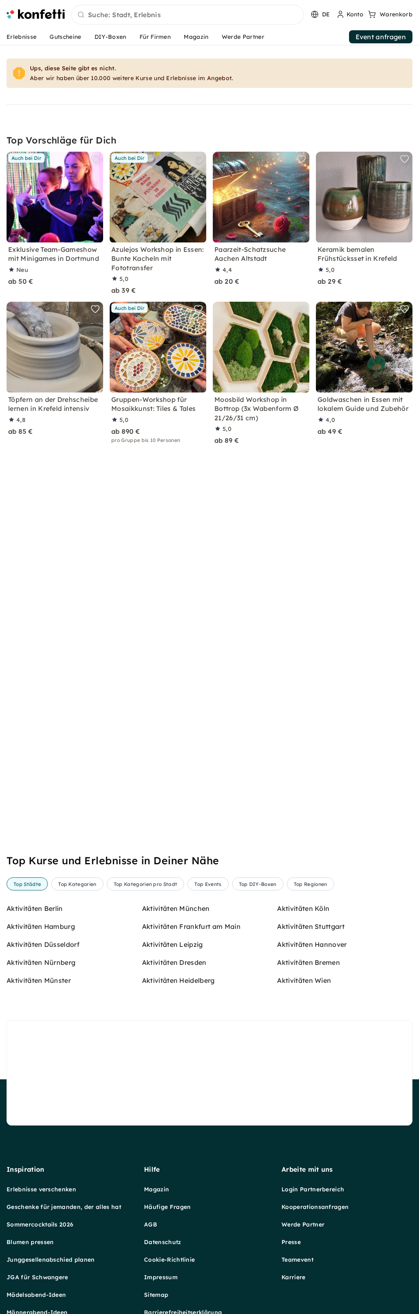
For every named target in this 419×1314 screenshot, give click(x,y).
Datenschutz (162, 1242)
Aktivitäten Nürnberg (41, 962)
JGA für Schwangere (37, 1277)
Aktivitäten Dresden (174, 962)
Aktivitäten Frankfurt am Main (191, 926)
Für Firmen (155, 36)
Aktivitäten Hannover (312, 944)
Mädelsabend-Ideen (36, 1294)
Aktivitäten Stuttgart (311, 926)
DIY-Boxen (110, 36)
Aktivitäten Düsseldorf (43, 944)
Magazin (196, 36)
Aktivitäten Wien (304, 980)
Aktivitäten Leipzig (172, 944)
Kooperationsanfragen (315, 1207)
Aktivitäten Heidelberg (178, 980)
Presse (291, 1242)
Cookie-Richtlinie (169, 1259)
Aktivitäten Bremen (308, 962)
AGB (150, 1224)
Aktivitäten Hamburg (41, 926)
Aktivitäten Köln (303, 908)
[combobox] (187, 15)
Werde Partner (243, 36)
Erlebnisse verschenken (41, 1189)
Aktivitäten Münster (39, 980)
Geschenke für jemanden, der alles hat (64, 1207)
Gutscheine (65, 36)
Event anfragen (381, 37)
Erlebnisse (21, 36)
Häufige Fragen (167, 1207)
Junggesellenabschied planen (51, 1259)
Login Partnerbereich (313, 1189)
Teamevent (297, 1259)
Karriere (294, 1277)
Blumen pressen (30, 1242)
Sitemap (156, 1294)
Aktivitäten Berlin (35, 908)
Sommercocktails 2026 (40, 1224)
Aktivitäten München (176, 908)
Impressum (161, 1277)
